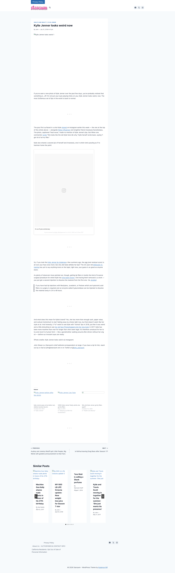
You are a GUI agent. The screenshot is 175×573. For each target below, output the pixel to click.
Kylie (55, 232)
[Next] (102, 496)
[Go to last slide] (36, 496)
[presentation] (40, 475)
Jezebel (93, 280)
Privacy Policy (38, 2)
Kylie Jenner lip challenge (57, 262)
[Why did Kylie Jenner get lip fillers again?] (93, 397)
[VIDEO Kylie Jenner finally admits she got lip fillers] (69, 397)
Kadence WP (103, 567)
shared (64, 127)
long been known (68, 278)
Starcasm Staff (78, 488)
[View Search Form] (49, 7)
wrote (45, 135)
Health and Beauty (40, 22)
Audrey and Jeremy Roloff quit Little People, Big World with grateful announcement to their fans (48, 451)
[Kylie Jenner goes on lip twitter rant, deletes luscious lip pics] (45, 397)
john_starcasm (79, 348)
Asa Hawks (41, 507)
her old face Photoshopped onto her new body (72, 327)
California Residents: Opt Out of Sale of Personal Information (46, 551)
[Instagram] (142, 7)
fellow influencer (64, 130)
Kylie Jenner (52, 22)
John (37, 29)
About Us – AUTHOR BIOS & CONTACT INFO (48, 546)
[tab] (65, 524)
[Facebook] (135, 7)
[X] (139, 7)
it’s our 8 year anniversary (42, 229)
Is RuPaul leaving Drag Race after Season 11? (91, 449)
